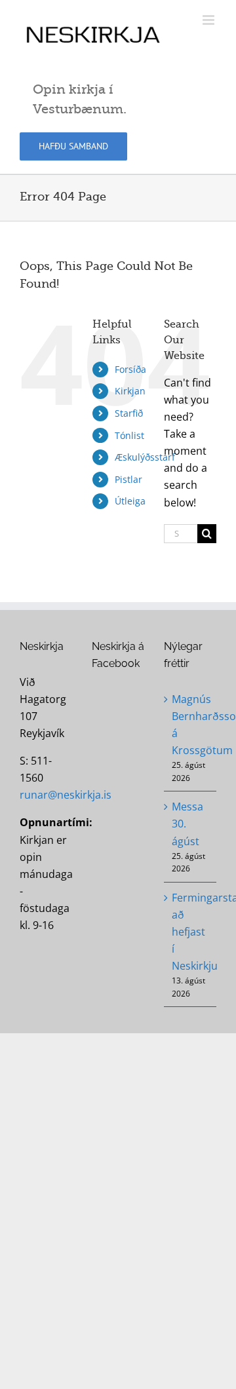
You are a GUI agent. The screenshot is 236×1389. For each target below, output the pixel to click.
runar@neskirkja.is (65, 795)
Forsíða (130, 369)
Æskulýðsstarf (145, 457)
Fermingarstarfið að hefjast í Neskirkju (191, 931)
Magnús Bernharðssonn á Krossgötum (191, 724)
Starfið (129, 413)
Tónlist (129, 435)
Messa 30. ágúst (187, 823)
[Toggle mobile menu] (209, 20)
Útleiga (130, 501)
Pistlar (128, 479)
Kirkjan (130, 391)
